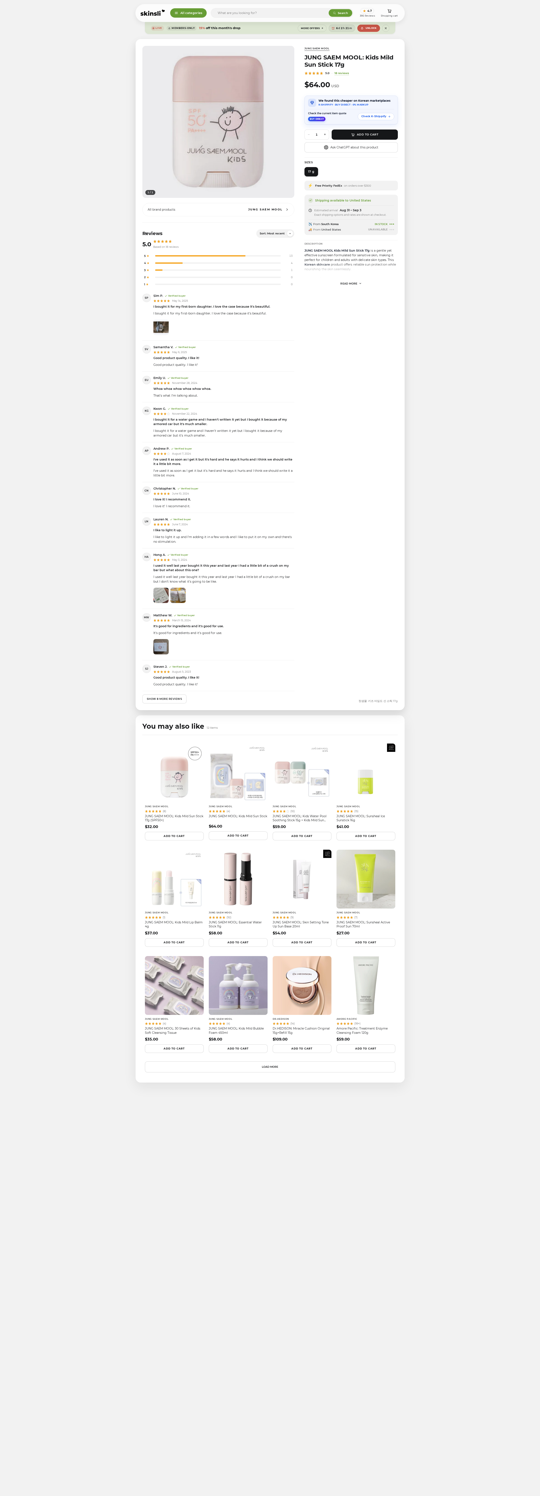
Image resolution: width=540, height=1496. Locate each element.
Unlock (371, 28)
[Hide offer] (385, 28)
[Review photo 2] (178, 595)
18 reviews (341, 73)
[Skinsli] (153, 13)
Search (343, 13)
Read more (349, 283)
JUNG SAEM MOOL (317, 48)
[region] (218, 122)
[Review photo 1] (161, 327)
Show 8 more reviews (164, 698)
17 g (311, 171)
